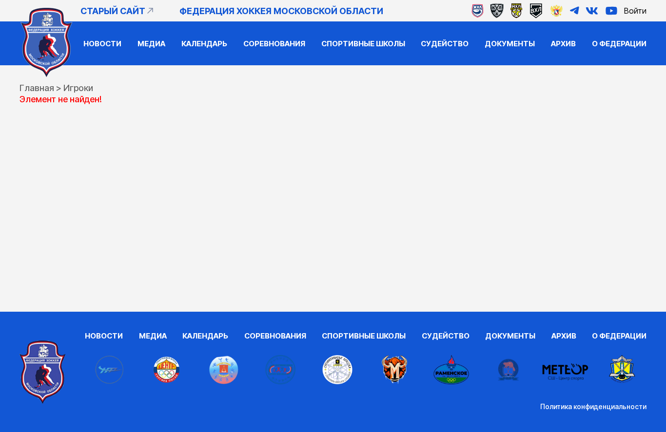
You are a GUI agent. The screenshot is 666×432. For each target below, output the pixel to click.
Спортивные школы (363, 43)
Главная (37, 88)
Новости (102, 43)
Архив (563, 43)
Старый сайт (112, 11)
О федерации (619, 43)
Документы (510, 43)
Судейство (445, 43)
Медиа (151, 43)
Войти (635, 11)
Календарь (204, 43)
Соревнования (274, 43)
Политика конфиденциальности (593, 406)
